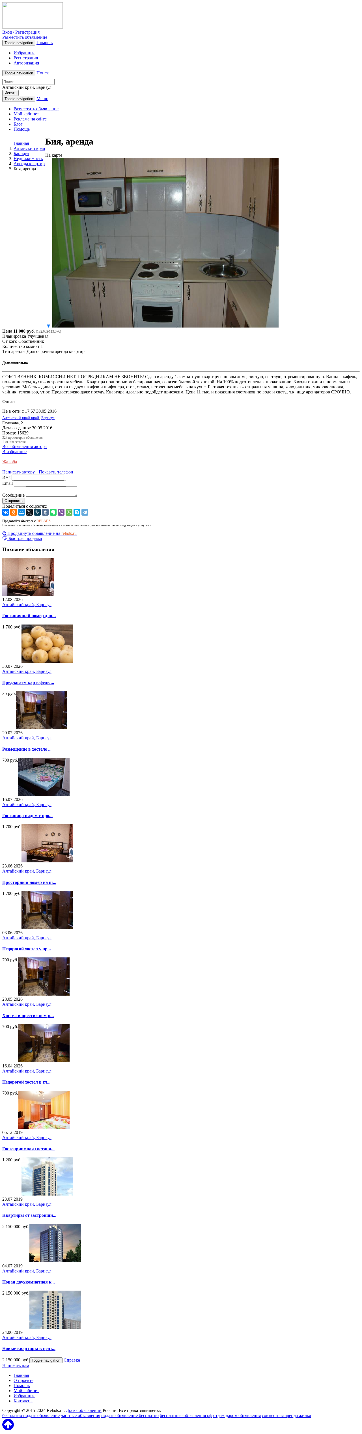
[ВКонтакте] (5, 512)
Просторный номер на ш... (29, 882)
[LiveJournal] (37, 512)
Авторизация (26, 63)
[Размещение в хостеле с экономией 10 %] (41, 727)
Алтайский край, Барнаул (26, 604)
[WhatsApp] (69, 512)
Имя (6, 477)
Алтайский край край (20, 418)
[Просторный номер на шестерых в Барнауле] (47, 860)
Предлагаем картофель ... (28, 682)
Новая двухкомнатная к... (28, 1282)
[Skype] (77, 512)
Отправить (14, 501)
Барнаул (48, 418)
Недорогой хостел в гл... (26, 1082)
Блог (18, 124)
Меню (42, 98)
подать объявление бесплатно (130, 1415)
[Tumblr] (45, 512)
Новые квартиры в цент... (28, 1348)
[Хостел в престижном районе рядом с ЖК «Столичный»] (44, 994)
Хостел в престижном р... (28, 1015)
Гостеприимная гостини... (28, 1148)
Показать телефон (56, 472)
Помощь (44, 42)
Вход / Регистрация (21, 32)
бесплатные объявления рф (186, 1415)
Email (7, 483)
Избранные (24, 52)
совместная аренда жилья (286, 1415)
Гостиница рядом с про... (27, 815)
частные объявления (80, 1415)
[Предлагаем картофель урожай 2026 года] (47, 661)
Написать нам (15, 1365)
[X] (29, 512)
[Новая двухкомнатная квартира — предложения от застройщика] (55, 1260)
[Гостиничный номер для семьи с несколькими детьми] (28, 594)
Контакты (23, 1400)
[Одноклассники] (13, 512)
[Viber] (61, 512)
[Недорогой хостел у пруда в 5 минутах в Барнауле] (47, 927)
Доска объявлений (84, 1410)
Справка (72, 1360)
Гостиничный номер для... (29, 615)
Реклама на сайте (30, 119)
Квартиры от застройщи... (29, 1215)
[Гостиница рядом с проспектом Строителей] (44, 794)
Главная (21, 143)
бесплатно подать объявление (31, 1415)
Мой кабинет (26, 113)
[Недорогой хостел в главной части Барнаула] (44, 1060)
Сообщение (13, 495)
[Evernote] (53, 512)
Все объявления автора (24, 446)
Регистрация (26, 57)
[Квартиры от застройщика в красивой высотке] (47, 1194)
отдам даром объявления (237, 1415)
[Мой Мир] (21, 512)
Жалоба (9, 461)
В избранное (14, 451)
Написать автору (19, 472)
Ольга (8, 401)
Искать (10, 93)
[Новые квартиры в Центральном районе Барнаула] (55, 1327)
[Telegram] (84, 512)
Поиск (42, 72)
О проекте (23, 1380)
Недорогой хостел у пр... (26, 948)
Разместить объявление (24, 37)
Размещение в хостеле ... (26, 749)
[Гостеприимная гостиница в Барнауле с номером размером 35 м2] (44, 1127)
